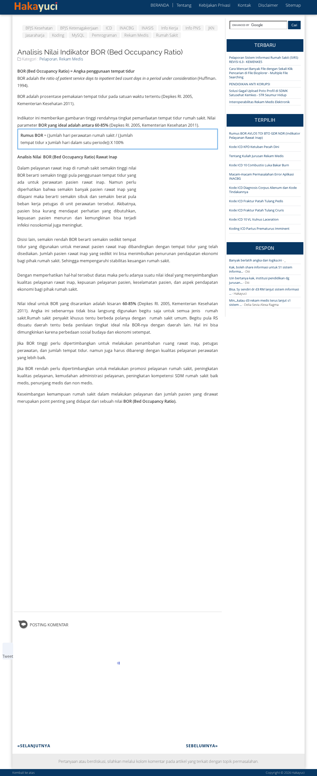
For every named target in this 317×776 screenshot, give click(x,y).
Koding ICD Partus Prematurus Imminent (259, 228)
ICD (109, 28)
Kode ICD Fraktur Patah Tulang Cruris (256, 210)
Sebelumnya (202, 745)
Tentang (184, 5)
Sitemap (293, 5)
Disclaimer (268, 5)
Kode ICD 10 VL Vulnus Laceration (254, 219)
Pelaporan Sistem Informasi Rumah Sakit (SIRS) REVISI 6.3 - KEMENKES (263, 59)
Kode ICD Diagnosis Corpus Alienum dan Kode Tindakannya (263, 189)
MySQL (78, 35)
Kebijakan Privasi (214, 5)
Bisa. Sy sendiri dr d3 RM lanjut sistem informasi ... (264, 291)
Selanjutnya (33, 745)
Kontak (244, 5)
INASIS (148, 28)
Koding (58, 35)
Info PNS (193, 28)
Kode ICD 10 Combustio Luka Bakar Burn (259, 165)
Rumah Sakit (167, 35)
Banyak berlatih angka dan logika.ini (255, 260)
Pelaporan (48, 59)
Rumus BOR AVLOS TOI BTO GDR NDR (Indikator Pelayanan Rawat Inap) (264, 135)
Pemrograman (104, 35)
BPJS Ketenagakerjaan (79, 28)
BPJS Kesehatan (39, 28)
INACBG (127, 28)
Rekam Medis (136, 35)
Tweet (7, 656)
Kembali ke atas (23, 772)
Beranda (160, 5)
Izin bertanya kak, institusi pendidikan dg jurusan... (259, 280)
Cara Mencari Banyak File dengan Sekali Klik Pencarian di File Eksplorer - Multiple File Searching (261, 73)
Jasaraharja (35, 35)
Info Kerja (169, 28)
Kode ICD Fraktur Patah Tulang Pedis (256, 201)
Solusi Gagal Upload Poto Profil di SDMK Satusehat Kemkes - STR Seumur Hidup (258, 92)
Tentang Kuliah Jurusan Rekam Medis (256, 156)
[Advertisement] (177, 163)
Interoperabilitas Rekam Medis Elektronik (259, 102)
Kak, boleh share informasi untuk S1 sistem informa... (260, 269)
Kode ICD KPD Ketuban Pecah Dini (254, 146)
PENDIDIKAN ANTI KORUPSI (249, 84)
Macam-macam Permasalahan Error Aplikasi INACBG (261, 176)
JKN (211, 28)
